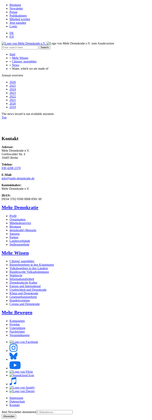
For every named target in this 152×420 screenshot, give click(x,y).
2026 (13, 82)
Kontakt (15, 405)
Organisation (18, 219)
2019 (13, 107)
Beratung (15, 5)
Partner (14, 237)
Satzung (15, 233)
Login (13, 26)
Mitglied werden (20, 19)
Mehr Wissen (20, 58)
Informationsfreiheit (22, 279)
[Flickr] (21, 371)
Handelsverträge (20, 300)
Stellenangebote (19, 244)
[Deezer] (22, 391)
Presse (13, 12)
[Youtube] (15, 368)
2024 (13, 89)
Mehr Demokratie (20, 207)
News (15, 65)
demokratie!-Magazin (23, 230)
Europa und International (25, 286)
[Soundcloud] (22, 375)
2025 (13, 85)
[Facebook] (24, 342)
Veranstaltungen (19, 335)
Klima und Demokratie (24, 293)
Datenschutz (17, 401)
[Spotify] (22, 387)
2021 (13, 100)
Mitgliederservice (20, 223)
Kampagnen (17, 321)
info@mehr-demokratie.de (18, 178)
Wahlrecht (16, 275)
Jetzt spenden (18, 22)
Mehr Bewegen (17, 312)
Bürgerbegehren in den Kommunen (32, 264)
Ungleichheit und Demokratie (28, 289)
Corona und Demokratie (25, 304)
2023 (13, 92)
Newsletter (16, 8)
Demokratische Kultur (23, 282)
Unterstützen (17, 328)
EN (12, 36)
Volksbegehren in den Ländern (29, 268)
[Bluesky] (13, 359)
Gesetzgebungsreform (23, 297)
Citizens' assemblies (24, 61)
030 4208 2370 (11, 168)
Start (12, 54)
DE (12, 33)
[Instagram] (13, 350)
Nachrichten (17, 331)
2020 (13, 103)
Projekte (15, 324)
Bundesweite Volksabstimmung (29, 272)
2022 (13, 96)
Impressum (16, 398)
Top (4, 117)
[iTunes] (13, 384)
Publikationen (18, 15)
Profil (13, 216)
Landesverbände (20, 241)
